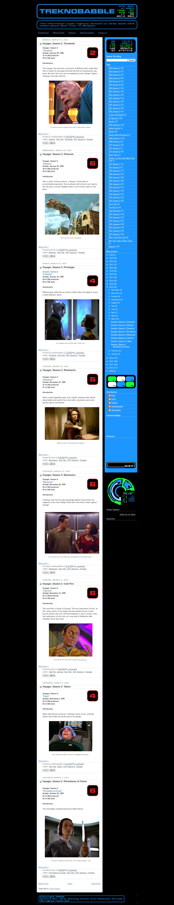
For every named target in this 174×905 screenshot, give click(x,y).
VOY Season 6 (114, 231)
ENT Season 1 (114, 101)
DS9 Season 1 (114, 68)
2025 (111, 255)
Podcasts (72, 33)
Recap (111, 132)
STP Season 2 (114, 148)
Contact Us (102, 33)
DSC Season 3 (114, 98)
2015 (111, 284)
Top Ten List (113, 207)
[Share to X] (49, 143)
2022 (111, 261)
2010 (111, 368)
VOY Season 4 (114, 224)
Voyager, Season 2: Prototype (58, 267)
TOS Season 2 (114, 197)
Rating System (58, 33)
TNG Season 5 (114, 184)
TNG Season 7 (114, 191)
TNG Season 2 (114, 174)
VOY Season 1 (114, 214)
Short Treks (113, 155)
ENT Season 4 (114, 111)
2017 (111, 277)
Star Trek (59, 139)
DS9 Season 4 (114, 78)
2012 (111, 361)
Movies (111, 121)
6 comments (79, 137)
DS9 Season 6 (114, 85)
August (114, 303)
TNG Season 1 (114, 171)
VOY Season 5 (114, 227)
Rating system (114, 128)
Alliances (47, 164)
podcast (52, 139)
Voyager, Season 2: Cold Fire (58, 584)
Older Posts (96, 884)
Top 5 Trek (113, 204)
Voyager (89, 139)
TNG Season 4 (114, 181)
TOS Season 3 (114, 201)
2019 (111, 271)
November (115, 293)
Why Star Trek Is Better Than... (121, 241)
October (114, 296)
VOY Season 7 (114, 234)
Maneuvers (47, 482)
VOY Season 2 (79, 139)
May (113, 313)
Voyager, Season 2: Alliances (58, 154)
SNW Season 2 (115, 142)
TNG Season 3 (114, 177)
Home (70, 884)
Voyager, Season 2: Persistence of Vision (65, 781)
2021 (111, 265)
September (115, 300)
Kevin (113, 399)
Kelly (113, 395)
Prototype (47, 274)
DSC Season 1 (114, 91)
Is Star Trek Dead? (116, 115)
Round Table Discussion (118, 135)
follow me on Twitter (128, 514)
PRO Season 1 (114, 125)
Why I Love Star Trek (117, 237)
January (114, 354)
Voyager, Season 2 (50, 272)
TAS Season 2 (114, 167)
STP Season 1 (114, 145)
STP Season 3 (114, 152)
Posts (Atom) (54, 889)
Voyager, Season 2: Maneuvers (59, 475)
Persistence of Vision (52, 791)
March (114, 319)
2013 (111, 358)
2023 (111, 258)
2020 (111, 268)
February (115, 351)
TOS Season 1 (114, 194)
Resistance (47, 380)
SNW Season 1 (115, 138)
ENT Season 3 (114, 108)
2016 (111, 281)
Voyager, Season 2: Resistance (59, 370)
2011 (111, 365)
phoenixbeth (116, 410)
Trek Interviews (115, 211)
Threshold (47, 50)
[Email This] (43, 143)
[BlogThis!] (46, 143)
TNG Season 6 (114, 187)
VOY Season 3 (114, 221)
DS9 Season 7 (114, 88)
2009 (111, 371)
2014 (111, 287)
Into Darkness (82, 659)
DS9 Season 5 (114, 81)
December (115, 290)
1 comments (79, 353)
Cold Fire (47, 591)
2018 (111, 274)
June (113, 309)
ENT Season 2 (114, 105)
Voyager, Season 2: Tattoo (57, 686)
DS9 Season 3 (114, 75)
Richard (114, 403)
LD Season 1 (114, 118)
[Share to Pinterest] (54, 143)
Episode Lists (43, 33)
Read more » (43, 134)
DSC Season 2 (114, 95)
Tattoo (46, 696)
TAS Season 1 (114, 164)
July (113, 306)
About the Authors (87, 33)
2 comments (72, 250)
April (113, 316)
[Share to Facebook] (51, 143)
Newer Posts (43, 884)
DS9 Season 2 (114, 71)
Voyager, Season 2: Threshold (59, 43)
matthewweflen (117, 406)
